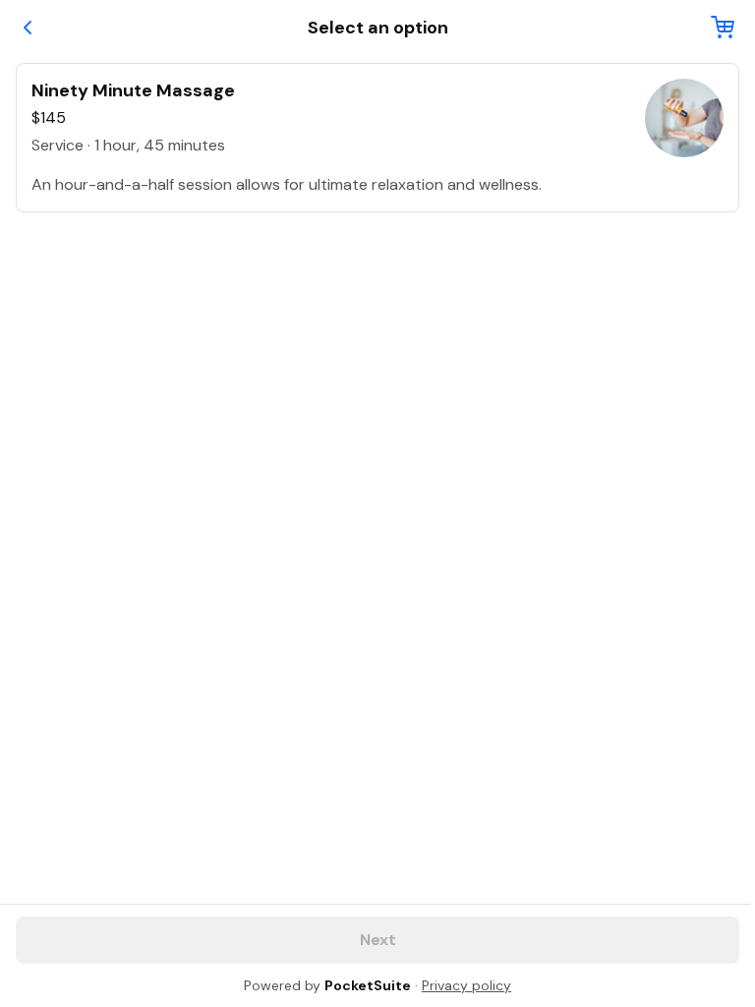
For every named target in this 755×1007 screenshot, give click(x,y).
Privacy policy (466, 985)
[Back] (27, 27)
